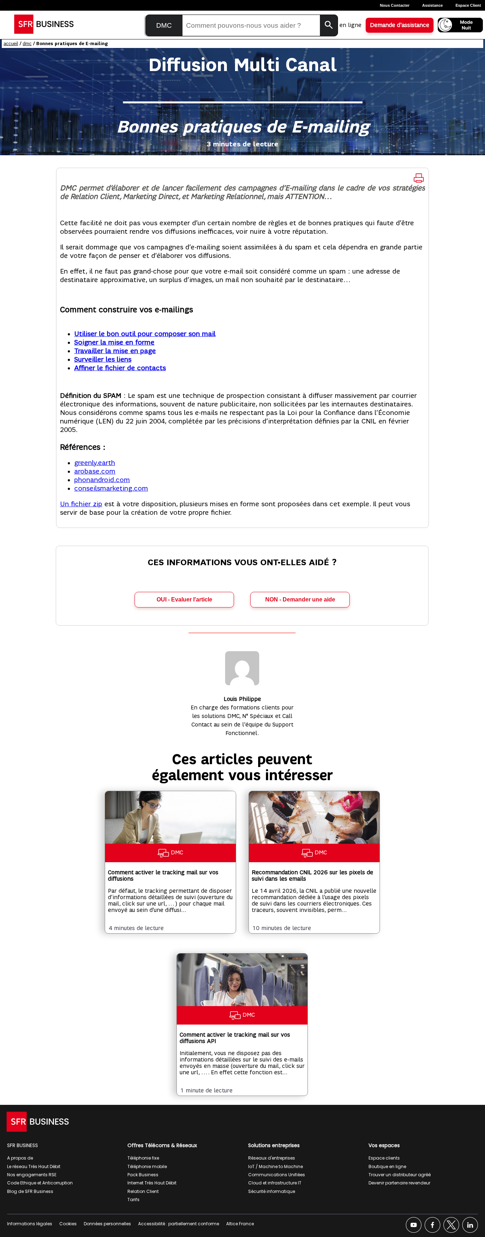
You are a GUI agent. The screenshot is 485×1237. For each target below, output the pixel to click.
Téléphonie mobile (147, 1166)
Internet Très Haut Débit (151, 1183)
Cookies (68, 1224)
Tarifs (133, 1200)
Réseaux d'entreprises (271, 1158)
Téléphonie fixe (143, 1158)
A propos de (20, 1158)
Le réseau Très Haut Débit (33, 1166)
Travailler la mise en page (115, 351)
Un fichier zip (81, 504)
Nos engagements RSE (31, 1175)
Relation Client (143, 1191)
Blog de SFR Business (30, 1191)
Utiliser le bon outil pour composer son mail (145, 334)
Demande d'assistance (399, 25)
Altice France (240, 1224)
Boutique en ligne (387, 1166)
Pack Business (142, 1175)
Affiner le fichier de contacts (120, 368)
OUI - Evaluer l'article (184, 599)
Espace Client (468, 5)
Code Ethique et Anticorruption (40, 1183)
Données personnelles (107, 1224)
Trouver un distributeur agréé (400, 1175)
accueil (11, 43)
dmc (27, 43)
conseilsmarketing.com (111, 488)
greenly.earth (94, 463)
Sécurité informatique (271, 1191)
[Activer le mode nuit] (460, 25)
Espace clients (384, 1158)
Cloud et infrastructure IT (274, 1183)
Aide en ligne (343, 25)
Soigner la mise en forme (114, 342)
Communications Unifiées (276, 1175)
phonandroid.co (99, 480)
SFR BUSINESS (22, 1145)
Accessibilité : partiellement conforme (178, 1224)
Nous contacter (394, 5)
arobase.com (94, 471)
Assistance (432, 5)
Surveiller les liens (102, 359)
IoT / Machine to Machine (275, 1166)
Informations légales (29, 1224)
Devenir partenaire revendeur (399, 1183)
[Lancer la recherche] (329, 25)
